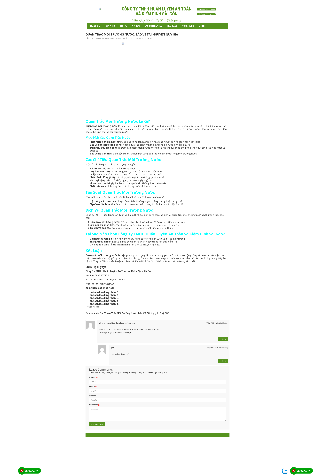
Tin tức (136, 26)
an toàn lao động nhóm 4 (104, 297)
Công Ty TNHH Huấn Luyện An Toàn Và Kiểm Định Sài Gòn (119, 271)
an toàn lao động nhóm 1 (104, 292)
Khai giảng (172, 26)
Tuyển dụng (188, 26)
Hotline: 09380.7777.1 (207, 9)
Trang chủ (95, 26)
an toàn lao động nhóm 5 (104, 300)
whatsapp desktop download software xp (117, 323)
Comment (93, 405)
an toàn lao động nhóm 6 (104, 303)
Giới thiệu (110, 26)
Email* (92, 386)
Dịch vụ (123, 26)
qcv (91, 38)
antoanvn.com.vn (105, 283)
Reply (223, 339)
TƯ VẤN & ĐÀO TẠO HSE (145, 462)
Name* (92, 377)
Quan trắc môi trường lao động (108, 38)
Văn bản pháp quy (153, 26)
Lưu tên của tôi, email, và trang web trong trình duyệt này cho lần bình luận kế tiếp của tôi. (131, 372)
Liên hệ (202, 26)
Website (92, 396)
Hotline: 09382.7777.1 (207, 14)
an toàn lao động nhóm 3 (104, 294)
